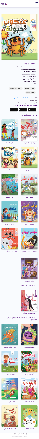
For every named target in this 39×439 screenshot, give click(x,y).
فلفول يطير (29, 197)
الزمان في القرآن (9, 402)
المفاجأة (9, 170)
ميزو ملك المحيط (10, 347)
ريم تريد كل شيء (29, 143)
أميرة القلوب (10, 197)
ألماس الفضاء (29, 224)
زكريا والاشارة (29, 402)
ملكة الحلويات (29, 281)
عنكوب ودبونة (29, 170)
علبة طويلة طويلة (29, 313)
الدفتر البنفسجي (29, 347)
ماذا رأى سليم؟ (10, 374)
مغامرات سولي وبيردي (29, 251)
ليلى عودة (30, 67)
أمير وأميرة (9, 143)
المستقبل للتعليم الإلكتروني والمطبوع (23, 97)
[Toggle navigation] (36, 3)
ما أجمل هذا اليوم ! (10, 429)
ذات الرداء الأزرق (10, 224)
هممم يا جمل (29, 429)
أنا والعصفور (29, 374)
